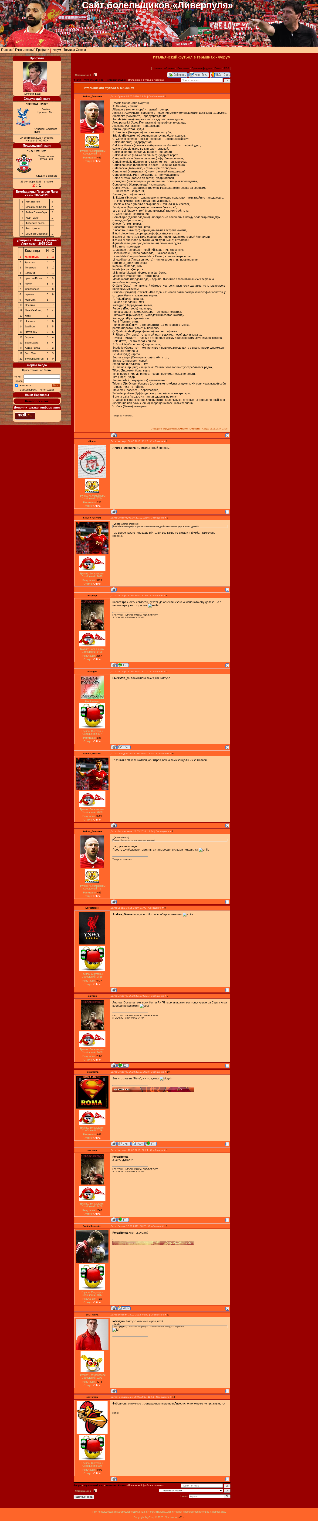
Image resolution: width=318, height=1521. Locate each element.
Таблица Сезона (75, 50)
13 (168, 1314)
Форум (56, 50)
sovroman (92, 1397)
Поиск (218, 68)
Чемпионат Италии (116, 80)
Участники (183, 68)
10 (168, 1072)
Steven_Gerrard (92, 517)
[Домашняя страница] (138, 1143)
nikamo (92, 441)
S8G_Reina (92, 1314)
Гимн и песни (24, 50)
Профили (42, 50)
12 (165, 1226)
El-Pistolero (92, 907)
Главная (7, 50)
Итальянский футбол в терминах (146, 80)
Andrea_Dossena (92, 96)
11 (167, 1150)
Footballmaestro (92, 1226)
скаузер (92, 595)
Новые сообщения (164, 68)
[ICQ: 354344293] (123, 665)
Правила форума (202, 68)
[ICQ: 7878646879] (151, 1143)
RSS (226, 68)
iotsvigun (92, 671)
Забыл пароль (28, 389)
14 (173, 1397)
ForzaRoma (92, 1072)
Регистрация (46, 389)
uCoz (182, 1517)
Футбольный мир (93, 80)
